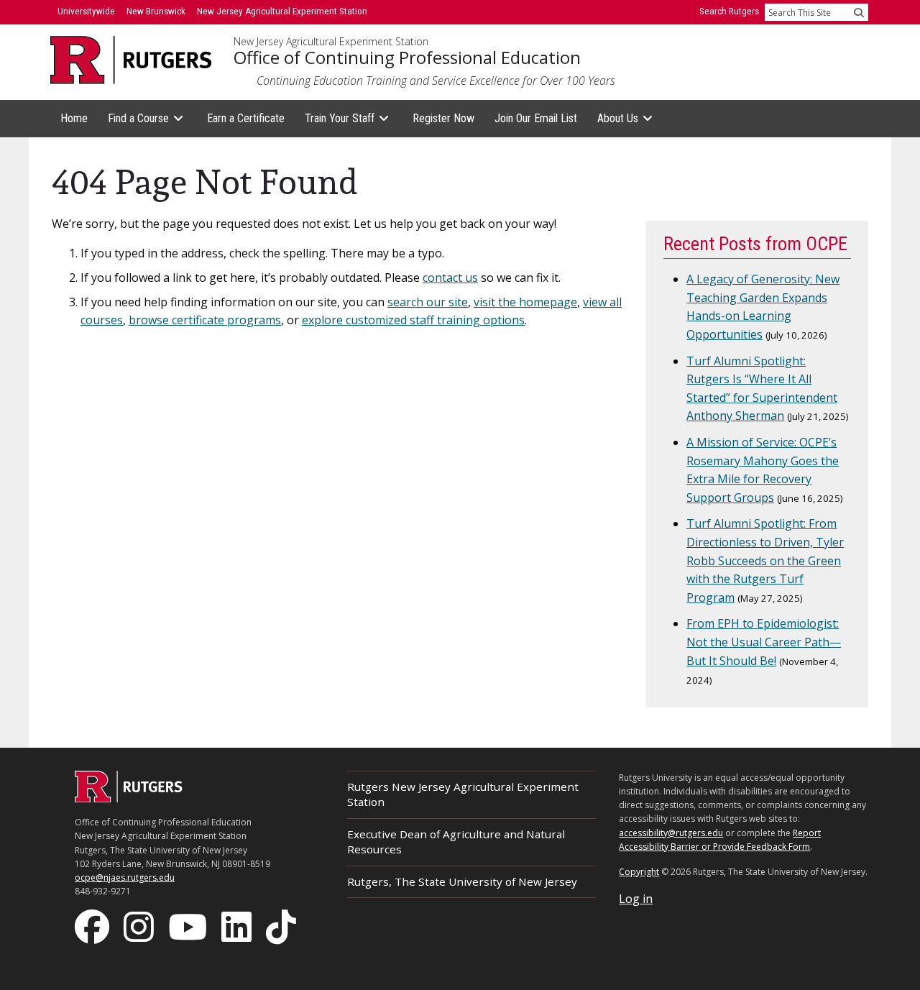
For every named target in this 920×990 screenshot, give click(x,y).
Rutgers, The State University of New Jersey (462, 881)
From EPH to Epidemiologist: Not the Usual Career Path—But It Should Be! (763, 641)
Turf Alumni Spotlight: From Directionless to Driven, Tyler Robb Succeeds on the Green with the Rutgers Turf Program (765, 560)
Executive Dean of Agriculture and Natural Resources (456, 841)
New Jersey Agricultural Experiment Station (331, 41)
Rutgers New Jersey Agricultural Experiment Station (463, 794)
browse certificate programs (205, 320)
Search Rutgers (729, 11)
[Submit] (859, 12)
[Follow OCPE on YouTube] (189, 926)
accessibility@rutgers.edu (671, 833)
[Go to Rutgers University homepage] (131, 60)
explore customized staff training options (413, 320)
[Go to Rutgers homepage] (129, 798)
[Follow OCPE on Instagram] (140, 926)
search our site (427, 302)
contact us (450, 277)
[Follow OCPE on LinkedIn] (237, 926)
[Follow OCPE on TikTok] (282, 926)
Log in (636, 899)
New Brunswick (155, 11)
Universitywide (86, 11)
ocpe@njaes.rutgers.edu (125, 877)
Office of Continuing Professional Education (407, 57)
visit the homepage (525, 302)
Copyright (639, 872)
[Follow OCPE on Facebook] (93, 926)
